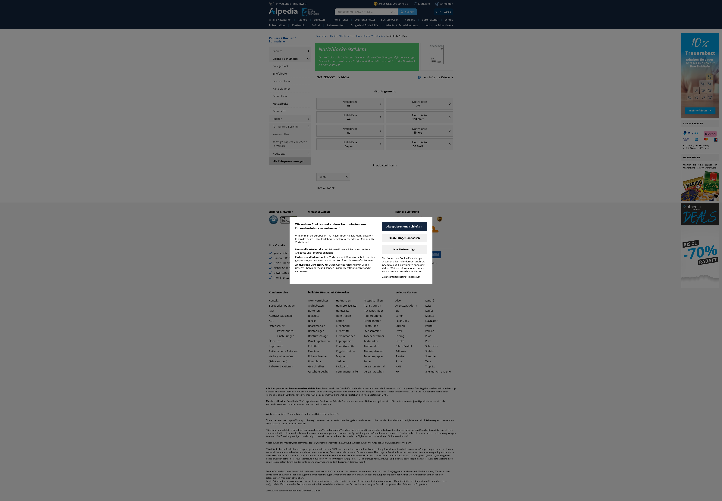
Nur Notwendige (404, 249)
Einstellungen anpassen (404, 238)
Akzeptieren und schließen (404, 226)
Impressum (414, 276)
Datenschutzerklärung (394, 276)
